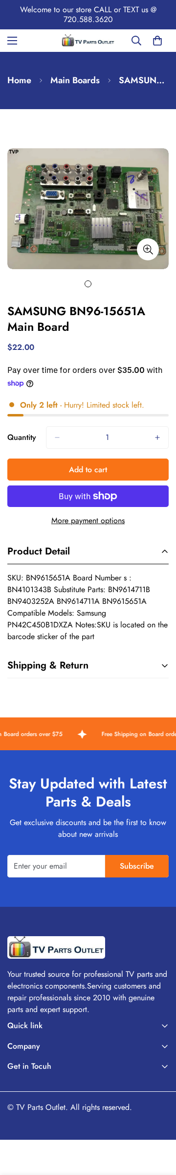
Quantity (21, 437)
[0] (157, 40)
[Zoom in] (148, 249)
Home (19, 80)
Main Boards (75, 80)
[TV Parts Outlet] (88, 40)
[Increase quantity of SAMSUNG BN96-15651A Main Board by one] (157, 437)
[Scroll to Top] (158, 1123)
